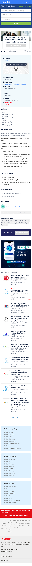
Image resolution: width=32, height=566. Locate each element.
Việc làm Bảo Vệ (8, 436)
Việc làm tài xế (8, 498)
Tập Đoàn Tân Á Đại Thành (18, 336)
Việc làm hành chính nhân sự (12, 500)
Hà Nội (6, 60)
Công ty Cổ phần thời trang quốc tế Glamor (20, 322)
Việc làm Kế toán (8, 432)
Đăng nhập (28, 6)
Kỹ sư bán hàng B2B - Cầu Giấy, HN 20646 (19, 386)
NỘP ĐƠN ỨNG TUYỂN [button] (16, 46)
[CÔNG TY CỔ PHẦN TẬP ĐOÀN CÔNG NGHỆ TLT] (6, 306)
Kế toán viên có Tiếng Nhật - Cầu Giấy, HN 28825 (20, 291)
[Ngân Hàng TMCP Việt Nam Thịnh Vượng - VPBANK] (6, 373)
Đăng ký (21, 6)
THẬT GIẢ (28, 525)
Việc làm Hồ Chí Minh (9, 459)
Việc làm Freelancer (9, 493)
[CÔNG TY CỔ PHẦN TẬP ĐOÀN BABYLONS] (6, 278)
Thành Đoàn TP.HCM (6, 556)
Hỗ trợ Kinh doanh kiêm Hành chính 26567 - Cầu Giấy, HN (20, 358)
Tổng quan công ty (14, 51)
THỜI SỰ (4, 523)
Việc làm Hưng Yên (9, 475)
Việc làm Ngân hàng (9, 439)
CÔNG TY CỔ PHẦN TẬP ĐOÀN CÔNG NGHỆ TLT (19, 307)
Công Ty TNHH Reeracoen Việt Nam (19, 294)
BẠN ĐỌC (27, 523)
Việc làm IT (7, 496)
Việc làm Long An (8, 468)
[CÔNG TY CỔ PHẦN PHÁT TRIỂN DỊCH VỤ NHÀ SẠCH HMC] (6, 347)
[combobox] (16, 10)
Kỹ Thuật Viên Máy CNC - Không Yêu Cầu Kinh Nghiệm (20, 304)
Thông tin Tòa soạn (6, 555)
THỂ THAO (21, 520)
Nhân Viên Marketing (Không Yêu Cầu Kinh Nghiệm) (20, 276)
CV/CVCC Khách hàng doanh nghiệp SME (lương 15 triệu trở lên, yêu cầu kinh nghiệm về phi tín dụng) (20, 401)
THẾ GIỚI (4, 525)
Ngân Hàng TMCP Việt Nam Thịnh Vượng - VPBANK (20, 377)
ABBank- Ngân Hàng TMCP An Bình (19, 406)
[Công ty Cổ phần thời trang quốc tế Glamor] (6, 319)
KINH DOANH (10, 521)
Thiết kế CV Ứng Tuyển (13, 206)
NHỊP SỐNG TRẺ (16, 521)
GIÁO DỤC (27, 520)
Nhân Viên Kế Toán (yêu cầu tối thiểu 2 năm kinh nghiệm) (20, 345)
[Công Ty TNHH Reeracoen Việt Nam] (6, 291)
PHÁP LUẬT (4, 528)
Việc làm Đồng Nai (9, 466)
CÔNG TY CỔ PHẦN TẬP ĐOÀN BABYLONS (19, 280)
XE (10, 529)
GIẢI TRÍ (16, 527)
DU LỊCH (10, 532)
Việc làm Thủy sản (9, 446)
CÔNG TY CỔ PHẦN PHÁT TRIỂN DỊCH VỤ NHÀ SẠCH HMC (19, 349)
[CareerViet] (21, 515)
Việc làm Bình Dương (9, 464)
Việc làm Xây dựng (9, 434)
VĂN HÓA (16, 525)
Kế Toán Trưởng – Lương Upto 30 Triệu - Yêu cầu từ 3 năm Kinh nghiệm (20, 318)
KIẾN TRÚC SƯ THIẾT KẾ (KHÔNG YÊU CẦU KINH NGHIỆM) (18, 332)
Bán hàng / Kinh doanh (20, 84)
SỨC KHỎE (22, 525)
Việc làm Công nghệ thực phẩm (12, 448)
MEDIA (4, 520)
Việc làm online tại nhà (10, 486)
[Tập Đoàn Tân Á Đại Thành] (6, 334)
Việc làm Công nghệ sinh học (12, 443)
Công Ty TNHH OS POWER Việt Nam (16, 42)
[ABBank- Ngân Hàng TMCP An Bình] (6, 402)
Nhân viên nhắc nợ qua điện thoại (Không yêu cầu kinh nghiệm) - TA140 (19, 372)
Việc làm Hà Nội (8, 461)
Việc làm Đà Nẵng (9, 471)
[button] (26, 2)
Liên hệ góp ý (4, 560)
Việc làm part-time (9, 489)
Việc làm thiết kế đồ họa (10, 502)
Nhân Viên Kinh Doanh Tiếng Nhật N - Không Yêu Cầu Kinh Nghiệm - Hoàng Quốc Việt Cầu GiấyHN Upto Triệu (15, 223)
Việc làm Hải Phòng (9, 473)
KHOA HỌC (22, 523)
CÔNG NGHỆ (10, 525)
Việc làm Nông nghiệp (10, 441)
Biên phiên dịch (9, 84)
